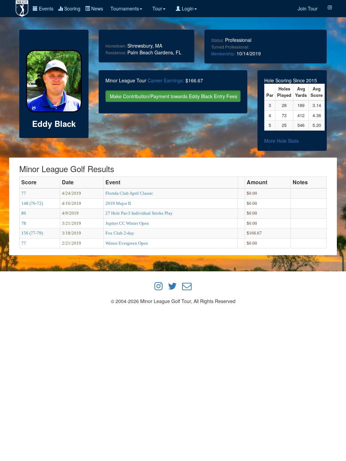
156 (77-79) (32, 233)
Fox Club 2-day (119, 233)
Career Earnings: (166, 80)
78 (23, 223)
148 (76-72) (32, 203)
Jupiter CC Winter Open (127, 223)
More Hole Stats (281, 140)
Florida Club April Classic (129, 193)
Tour (157, 8)
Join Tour (308, 8)
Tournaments (124, 8)
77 (23, 193)
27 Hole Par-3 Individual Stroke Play (139, 213)
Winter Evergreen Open (126, 243)
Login (187, 8)
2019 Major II (118, 203)
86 (23, 213)
